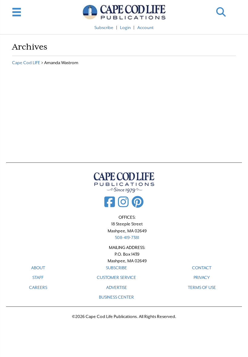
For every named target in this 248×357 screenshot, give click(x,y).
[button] (220, 12)
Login (125, 27)
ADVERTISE (116, 287)
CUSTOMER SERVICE (116, 277)
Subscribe (103, 27)
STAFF (38, 277)
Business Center (116, 297)
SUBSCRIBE (116, 267)
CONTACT (201, 267)
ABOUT (38, 267)
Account (145, 27)
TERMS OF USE (202, 287)
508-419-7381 (127, 237)
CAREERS (38, 287)
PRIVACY (202, 277)
